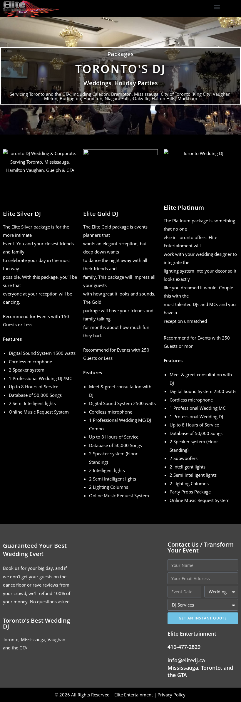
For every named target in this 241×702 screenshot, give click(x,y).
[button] (217, 7)
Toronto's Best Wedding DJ (36, 623)
